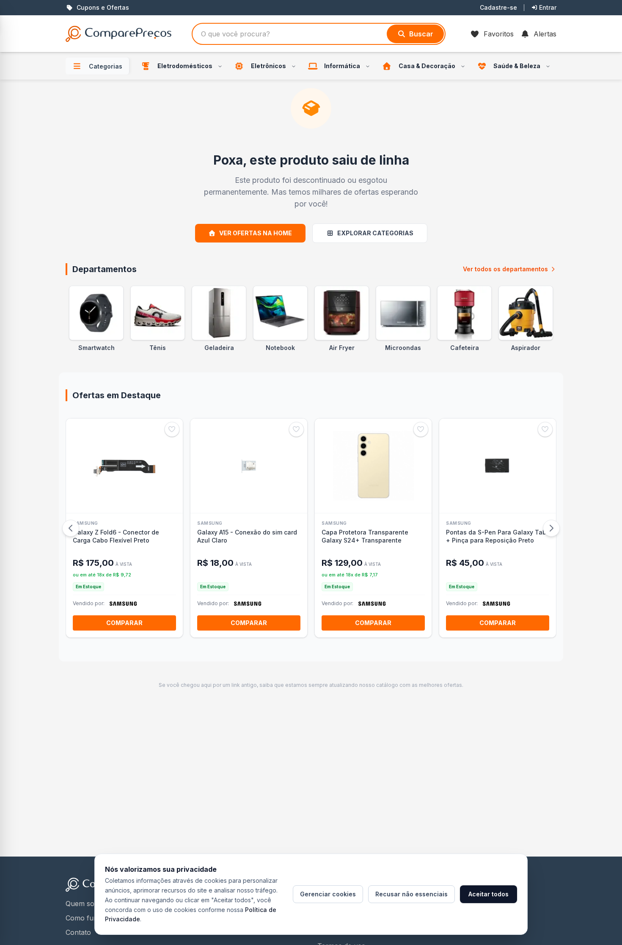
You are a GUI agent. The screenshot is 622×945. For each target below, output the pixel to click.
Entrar (547, 7)
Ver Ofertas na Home (255, 233)
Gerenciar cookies (328, 894)
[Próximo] (551, 528)
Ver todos (505, 269)
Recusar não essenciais (411, 894)
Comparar (124, 622)
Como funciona (90, 918)
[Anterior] (70, 528)
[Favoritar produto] (172, 429)
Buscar (421, 34)
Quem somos (87, 903)
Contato (78, 932)
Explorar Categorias (375, 233)
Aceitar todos (488, 894)
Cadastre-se (498, 7)
